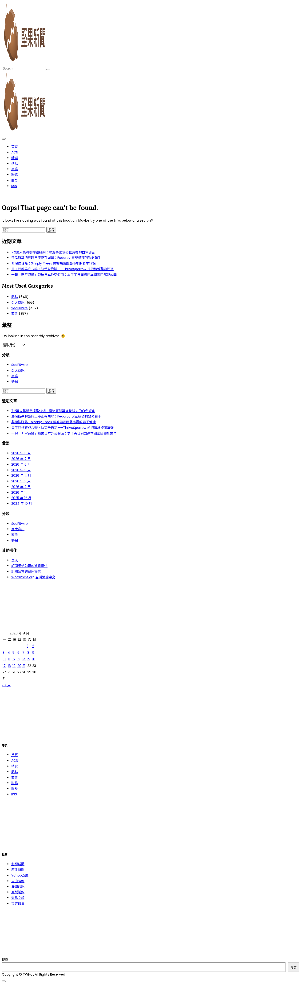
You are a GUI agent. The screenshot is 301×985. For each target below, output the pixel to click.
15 (28, 659)
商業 (14, 169)
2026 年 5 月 (21, 470)
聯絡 (14, 174)
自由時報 (17, 881)
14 (24, 659)
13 (18, 659)
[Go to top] (4, 981)
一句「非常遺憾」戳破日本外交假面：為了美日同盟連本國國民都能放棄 (64, 274)
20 (19, 665)
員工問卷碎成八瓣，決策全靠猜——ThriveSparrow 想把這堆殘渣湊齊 (62, 269)
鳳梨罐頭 (17, 892)
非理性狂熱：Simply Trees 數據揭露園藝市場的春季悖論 (53, 263)
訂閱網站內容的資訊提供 (29, 565)
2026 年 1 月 (20, 492)
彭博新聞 (17, 864)
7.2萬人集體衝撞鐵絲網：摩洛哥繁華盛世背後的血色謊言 (53, 252)
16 (33, 659)
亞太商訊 (17, 302)
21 (23, 665)
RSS (14, 186)
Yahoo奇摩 (19, 875)
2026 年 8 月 (21, 453)
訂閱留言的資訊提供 (26, 571)
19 (14, 665)
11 (9, 659)
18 (9, 665)
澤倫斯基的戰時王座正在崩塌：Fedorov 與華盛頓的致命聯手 (56, 257)
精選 (14, 158)
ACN (14, 152)
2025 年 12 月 (21, 498)
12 (13, 659)
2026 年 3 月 (21, 481)
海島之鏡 (17, 897)
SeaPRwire (19, 308)
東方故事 (17, 903)
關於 (14, 180)
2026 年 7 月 (21, 458)
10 (4, 659)
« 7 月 (6, 685)
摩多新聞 (17, 869)
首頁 (14, 146)
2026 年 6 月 (21, 464)
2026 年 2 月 (21, 486)
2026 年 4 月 (21, 475)
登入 (14, 560)
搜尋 (5, 959)
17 (4, 665)
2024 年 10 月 (21, 503)
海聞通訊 (17, 886)
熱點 (14, 163)
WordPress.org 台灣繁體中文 (33, 577)
